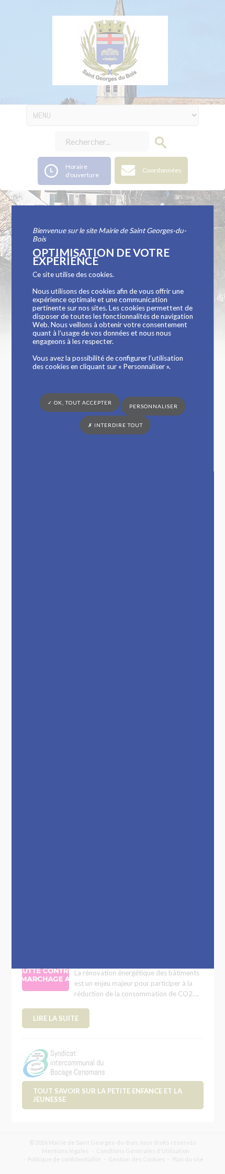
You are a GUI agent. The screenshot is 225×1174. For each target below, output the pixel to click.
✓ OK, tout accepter (80, 402)
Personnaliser (153, 406)
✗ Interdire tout (115, 425)
